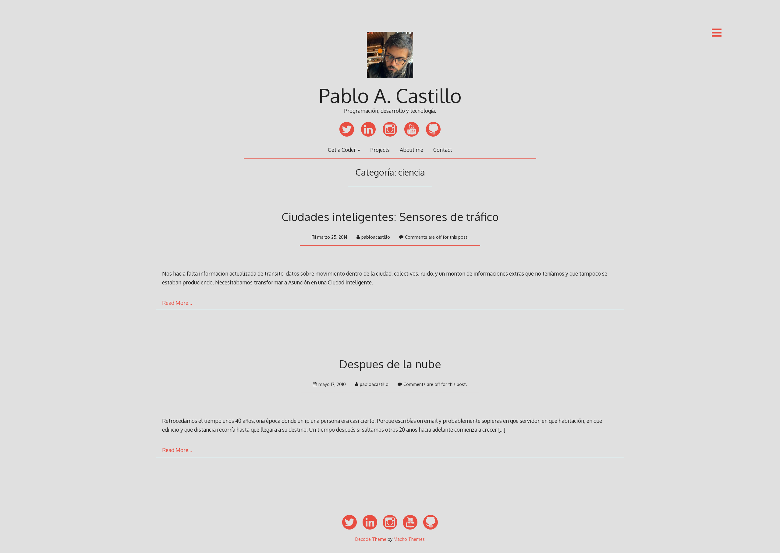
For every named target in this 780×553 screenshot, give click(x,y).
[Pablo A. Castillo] (390, 82)
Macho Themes (409, 539)
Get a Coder (342, 149)
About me (411, 149)
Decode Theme (370, 539)
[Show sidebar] (717, 32)
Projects (380, 149)
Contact (442, 149)
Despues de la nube (390, 364)
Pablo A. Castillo (390, 95)
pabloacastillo (375, 237)
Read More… (177, 302)
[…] (501, 429)
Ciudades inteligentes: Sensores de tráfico (390, 216)
